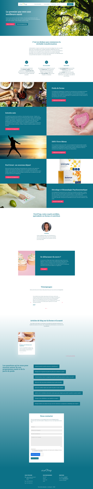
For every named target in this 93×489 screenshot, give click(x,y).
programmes (37, 4)
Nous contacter (10, 24)
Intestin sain (45, 479)
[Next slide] (62, 302)
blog (58, 4)
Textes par (63, 478)
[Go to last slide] (31, 302)
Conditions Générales (62, 480)
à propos (53, 4)
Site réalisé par (63, 477)
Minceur (44, 478)
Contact (70, 4)
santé (20, 343)
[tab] (46, 308)
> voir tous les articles (70, 356)
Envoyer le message (34, 458)
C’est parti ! (43, 269)
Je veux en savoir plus (58, 201)
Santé (44, 481)
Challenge (46, 4)
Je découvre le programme (59, 100)
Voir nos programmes (22, 24)
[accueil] (23, 4)
